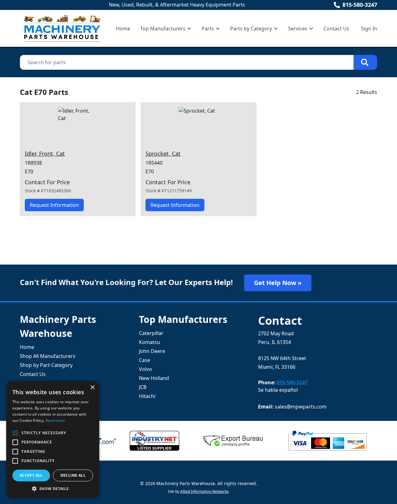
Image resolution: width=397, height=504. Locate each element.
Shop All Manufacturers (47, 356)
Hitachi (147, 396)
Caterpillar (151, 333)
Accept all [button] (31, 475)
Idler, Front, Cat (45, 153)
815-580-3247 (359, 4)
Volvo (145, 369)
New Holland (154, 378)
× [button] (92, 387)
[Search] (365, 62)
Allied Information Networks (204, 491)
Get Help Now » (277, 283)
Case (144, 360)
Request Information (54, 205)
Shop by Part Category (46, 365)
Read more (55, 420)
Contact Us (336, 28)
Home (123, 28)
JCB (142, 387)
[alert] (52, 439)
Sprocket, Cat (163, 153)
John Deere (152, 351)
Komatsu (149, 342)
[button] (52, 488)
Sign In (369, 28)
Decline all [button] (73, 475)
